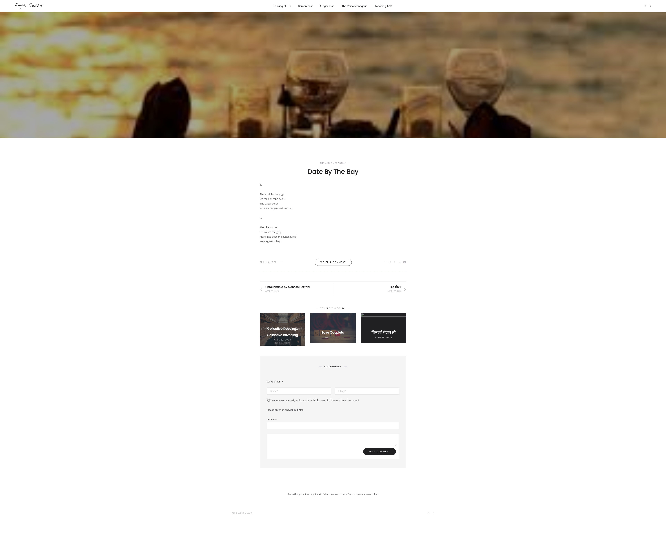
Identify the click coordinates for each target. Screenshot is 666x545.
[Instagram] (650, 6)
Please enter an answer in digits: (285, 409)
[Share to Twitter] (395, 262)
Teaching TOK (383, 6)
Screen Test (305, 6)
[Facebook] (646, 6)
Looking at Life (282, 6)
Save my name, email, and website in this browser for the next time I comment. (315, 400)
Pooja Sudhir (29, 5)
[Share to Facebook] (390, 262)
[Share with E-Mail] (404, 262)
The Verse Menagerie (354, 6)
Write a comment (333, 262)
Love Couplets (333, 332)
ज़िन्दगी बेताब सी (384, 332)
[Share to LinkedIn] (399, 262)
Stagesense (327, 6)
